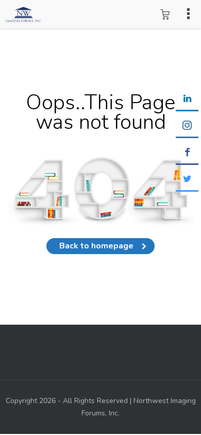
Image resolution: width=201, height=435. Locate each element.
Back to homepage (96, 246)
